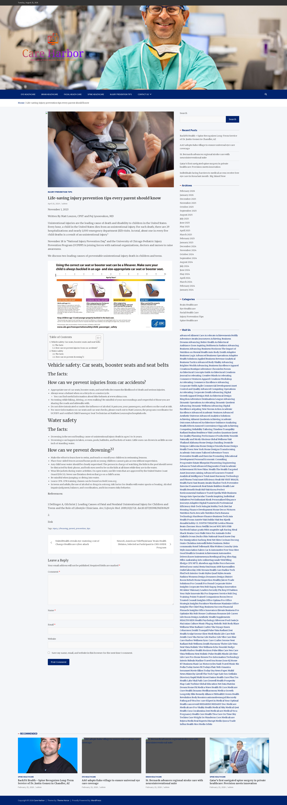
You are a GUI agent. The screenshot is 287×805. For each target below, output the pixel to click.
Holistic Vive (196, 647)
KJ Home (232, 660)
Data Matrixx (228, 684)
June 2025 (185, 222)
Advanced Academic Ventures (206, 412)
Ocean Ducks (196, 536)
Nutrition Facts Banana (217, 513)
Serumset (185, 670)
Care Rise (231, 637)
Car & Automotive (214, 550)
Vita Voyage (217, 627)
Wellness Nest (192, 653)
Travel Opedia (214, 493)
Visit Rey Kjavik (222, 519)
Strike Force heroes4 (224, 563)
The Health (222, 469)
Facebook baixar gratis (192, 529)
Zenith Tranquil (199, 630)
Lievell (199, 674)
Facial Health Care (73, 94)
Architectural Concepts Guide (195, 372)
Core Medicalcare (225, 717)
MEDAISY (216, 704)
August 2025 (186, 214)
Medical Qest (232, 707)
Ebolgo (183, 563)
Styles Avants (224, 573)
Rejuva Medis (187, 721)
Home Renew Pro (203, 657)
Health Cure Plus (225, 677)
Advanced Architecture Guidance (208, 422)
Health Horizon (203, 650)
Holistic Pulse (207, 653)
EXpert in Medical (215, 700)
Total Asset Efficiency (203, 479)
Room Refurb (187, 580)
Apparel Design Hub (198, 395)
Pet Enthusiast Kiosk (201, 499)
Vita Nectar (198, 637)
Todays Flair (209, 667)
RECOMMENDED (28, 733)
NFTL (195, 563)
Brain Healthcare (49, 94)
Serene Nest (228, 640)
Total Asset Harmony (215, 476)
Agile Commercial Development (214, 385)
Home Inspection (203, 580)
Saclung (202, 540)
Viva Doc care (198, 700)
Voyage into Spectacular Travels (196, 496)
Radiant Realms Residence (193, 432)
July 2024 (184, 266)
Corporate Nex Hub (199, 586)
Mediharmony (209, 690)
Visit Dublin (208, 519)
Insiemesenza (201, 556)
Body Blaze (233, 623)
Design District (224, 576)
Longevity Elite (187, 694)
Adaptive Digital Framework (204, 503)
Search (183, 113)
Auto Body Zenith (217, 352)
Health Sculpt (187, 633)
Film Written (216, 546)
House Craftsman (207, 613)
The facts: (59, 345)
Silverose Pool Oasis (225, 620)
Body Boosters (199, 697)
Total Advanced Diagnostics (205, 466)
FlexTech (184, 573)
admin (39, 787)
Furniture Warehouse (210, 603)
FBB (229, 526)
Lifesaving (63, 528)
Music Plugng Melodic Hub (213, 623)
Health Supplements (219, 617)
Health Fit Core (219, 687)
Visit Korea (210, 489)
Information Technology (226, 657)
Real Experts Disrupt (204, 721)
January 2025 (186, 242)
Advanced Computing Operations (218, 389)
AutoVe (198, 519)
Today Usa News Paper (215, 670)
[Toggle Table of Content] (97, 337)
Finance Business (213, 516)
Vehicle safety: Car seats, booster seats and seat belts (75, 342)
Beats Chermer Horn (190, 526)
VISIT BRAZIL (232, 479)
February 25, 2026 (26, 787)
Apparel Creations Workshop (217, 379)
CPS (190, 563)
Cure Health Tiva (208, 714)
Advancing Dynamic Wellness (195, 405)
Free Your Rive (231, 550)
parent (72, 528)
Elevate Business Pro (228, 610)
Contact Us (143, 94)
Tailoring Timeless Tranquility (219, 429)
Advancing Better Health (201, 342)
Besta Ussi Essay (207, 566)
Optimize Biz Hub (189, 613)
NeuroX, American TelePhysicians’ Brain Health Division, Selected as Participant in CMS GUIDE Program (141, 544)
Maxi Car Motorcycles (204, 664)
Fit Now (198, 469)
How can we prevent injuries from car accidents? (76, 348)
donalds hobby (187, 523)
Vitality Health (204, 707)
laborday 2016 (194, 570)
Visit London (214, 432)
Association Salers (194, 550)
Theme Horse (63, 800)
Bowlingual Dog (217, 556)
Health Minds (221, 653)
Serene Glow (200, 633)
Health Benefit (187, 489)
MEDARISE (205, 704)
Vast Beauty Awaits (202, 483)
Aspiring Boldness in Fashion (212, 345)
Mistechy (190, 674)
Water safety (57, 351)
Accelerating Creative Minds (203, 375)
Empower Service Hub (220, 593)
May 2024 (185, 274)
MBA (206, 529)
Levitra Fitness (225, 523)
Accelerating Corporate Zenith (196, 392)
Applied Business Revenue (211, 358)
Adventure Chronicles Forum (215, 369)
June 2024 (185, 270)
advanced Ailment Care (192, 335)
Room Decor (226, 596)
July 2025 (184, 218)
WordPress (96, 800)
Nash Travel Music (225, 664)
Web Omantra (223, 667)
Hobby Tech (217, 506)
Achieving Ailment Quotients (195, 419)
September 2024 (188, 258)
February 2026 (187, 191)
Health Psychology (205, 620)
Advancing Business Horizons (205, 348)
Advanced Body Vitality (209, 362)
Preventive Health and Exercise (196, 456)
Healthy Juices (220, 580)
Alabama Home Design (201, 442)
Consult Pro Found (204, 583)
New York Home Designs (207, 449)
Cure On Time (224, 714)
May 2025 (185, 226)
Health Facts (186, 483)
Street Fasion (209, 677)
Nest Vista (185, 647)
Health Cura (186, 711)
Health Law (228, 486)
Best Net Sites (214, 540)
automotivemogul (216, 697)
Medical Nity (218, 707)
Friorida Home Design (226, 446)
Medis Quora (222, 721)
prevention (81, 528)
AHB (218, 566)
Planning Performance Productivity (210, 436)
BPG (224, 526)
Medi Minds (214, 633)
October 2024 (187, 254)
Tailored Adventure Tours (215, 452)
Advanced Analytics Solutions (215, 415)
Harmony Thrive (219, 643)
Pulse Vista (213, 630)
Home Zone (221, 660)
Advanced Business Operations (212, 355)
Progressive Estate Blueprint (195, 462)
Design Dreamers (207, 576)
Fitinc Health (209, 469)
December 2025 (188, 199)
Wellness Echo (210, 647)
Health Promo (187, 519)
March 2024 (186, 282)
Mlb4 (182, 560)
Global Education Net (210, 684)
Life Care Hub (228, 633)
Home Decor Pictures (224, 509)
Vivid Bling (226, 560)
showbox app (206, 563)
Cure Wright (194, 717)
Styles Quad (211, 573)
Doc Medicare (229, 704)
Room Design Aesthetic (196, 617)
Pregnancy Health (189, 714)
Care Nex (228, 650)
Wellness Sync (200, 640)
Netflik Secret (209, 526)
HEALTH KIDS (187, 620)
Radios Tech (228, 570)
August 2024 (186, 262)
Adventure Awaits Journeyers (195, 338)
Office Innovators (208, 610)
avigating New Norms (202, 409)
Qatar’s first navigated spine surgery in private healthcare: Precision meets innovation (238, 782)
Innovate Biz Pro (199, 593)
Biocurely (231, 697)
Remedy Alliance (204, 694)
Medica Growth (225, 690)
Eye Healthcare (28, 94)
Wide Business (229, 493)
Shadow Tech (219, 483)
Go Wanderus (209, 717)
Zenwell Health (216, 680)
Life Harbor (210, 637)
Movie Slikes (196, 670)
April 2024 (185, 278)
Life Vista (232, 643)
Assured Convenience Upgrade (211, 426)
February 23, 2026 (90, 787)
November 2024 (188, 250)
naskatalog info (194, 560)
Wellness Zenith (201, 643)
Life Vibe (221, 637)
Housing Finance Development (196, 509)
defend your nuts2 (189, 566)
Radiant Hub (186, 643)
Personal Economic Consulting (210, 459)
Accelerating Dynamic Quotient (218, 402)
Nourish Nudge (227, 647)
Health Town (186, 449)
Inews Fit (198, 667)
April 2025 (185, 230)
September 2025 (188, 210)
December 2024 (188, 246)
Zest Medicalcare (214, 711)
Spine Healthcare (96, 94)
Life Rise (233, 653)
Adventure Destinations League (206, 399)
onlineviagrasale (211, 560)
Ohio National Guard (213, 536)
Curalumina (199, 711)
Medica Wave (204, 687)
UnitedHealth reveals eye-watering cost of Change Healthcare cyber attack (77, 543)
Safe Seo (223, 674)
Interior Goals (197, 573)
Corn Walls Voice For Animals (209, 533)
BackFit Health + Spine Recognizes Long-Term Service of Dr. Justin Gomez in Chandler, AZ (46, 782)
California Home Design (201, 446)
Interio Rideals (187, 660)
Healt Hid (200, 489)
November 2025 (188, 203)
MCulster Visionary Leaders (194, 590)
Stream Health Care (211, 570)
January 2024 (187, 289)
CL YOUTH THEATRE (206, 523)
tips (88, 528)
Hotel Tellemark (200, 546)
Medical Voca (230, 711)
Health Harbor (187, 650)
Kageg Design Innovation (222, 586)
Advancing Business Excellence (213, 365)
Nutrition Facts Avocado (192, 513)
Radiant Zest (226, 630)
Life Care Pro (187, 657)
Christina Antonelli (196, 543)
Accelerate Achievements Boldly (221, 335)
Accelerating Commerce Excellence (198, 382)
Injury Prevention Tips (121, 94)
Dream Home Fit (188, 687)
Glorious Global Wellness (214, 439)
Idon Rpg (231, 556)
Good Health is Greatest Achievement (199, 553)
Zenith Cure (186, 637)
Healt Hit (220, 479)
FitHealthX (219, 694)
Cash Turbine (192, 684)
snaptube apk (217, 529)
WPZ (219, 526)
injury (55, 528)
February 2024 (187, 286)
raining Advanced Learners (210, 473)
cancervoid (193, 704)
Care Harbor (186, 640)
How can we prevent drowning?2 (70, 357)
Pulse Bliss (217, 650)
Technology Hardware (192, 516)
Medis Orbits (205, 724)
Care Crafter (215, 640)
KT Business (186, 664)
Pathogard (185, 700)
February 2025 (187, 238)
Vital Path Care (200, 680)
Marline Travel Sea (205, 660)
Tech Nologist (203, 506)
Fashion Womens (189, 576)
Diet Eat (228, 506)
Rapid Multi (196, 677)
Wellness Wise (187, 627)
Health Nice (193, 724)
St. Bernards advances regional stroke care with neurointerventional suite (174, 782)
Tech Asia (228, 516)
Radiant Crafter (203, 627)
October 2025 (187, 207)
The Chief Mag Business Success (206, 606)
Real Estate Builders (212, 486)
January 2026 (187, 195)
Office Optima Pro (215, 600)
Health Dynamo (193, 690)
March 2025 (186, 234)
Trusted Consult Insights (193, 600)
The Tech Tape (210, 674)
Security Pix (215, 590)
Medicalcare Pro (188, 707)
